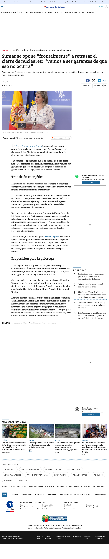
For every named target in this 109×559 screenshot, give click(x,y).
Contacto (14, 494)
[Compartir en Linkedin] (99, 80)
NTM (30, 450)
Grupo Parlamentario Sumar (29, 146)
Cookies (69, 536)
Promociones (27, 494)
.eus (4, 494)
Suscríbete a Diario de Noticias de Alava (75, 494)
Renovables (51, 323)
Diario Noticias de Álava (27, 507)
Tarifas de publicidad (70, 509)
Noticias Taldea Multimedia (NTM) (30, 509)
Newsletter (39, 494)
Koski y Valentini (60, 475)
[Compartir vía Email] (105, 80)
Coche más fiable (74, 470)
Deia (21, 505)
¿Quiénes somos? (100, 494)
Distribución (68, 505)
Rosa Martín (6, 452)
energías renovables (19, 323)
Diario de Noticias (47, 505)
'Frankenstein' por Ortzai (37, 475)
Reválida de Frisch (80, 475)
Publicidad (52, 494)
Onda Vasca (45, 509)
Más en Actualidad (14, 421)
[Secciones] (2, 6)
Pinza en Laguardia (53, 470)
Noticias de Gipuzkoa (48, 507)
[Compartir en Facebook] (88, 80)
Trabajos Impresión (92, 505)
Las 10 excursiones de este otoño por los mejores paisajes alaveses (42, 50)
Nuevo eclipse (23, 480)
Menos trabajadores (12, 475)
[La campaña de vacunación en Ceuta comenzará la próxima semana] (41, 431)
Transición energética (37, 323)
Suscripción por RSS (92, 507)
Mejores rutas (10, 470)
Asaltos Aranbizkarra (30, 470)
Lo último (79, 270)
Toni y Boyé (98, 475)
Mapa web (67, 507)
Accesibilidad (77, 536)
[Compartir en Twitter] (94, 80)
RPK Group (8, 480)
